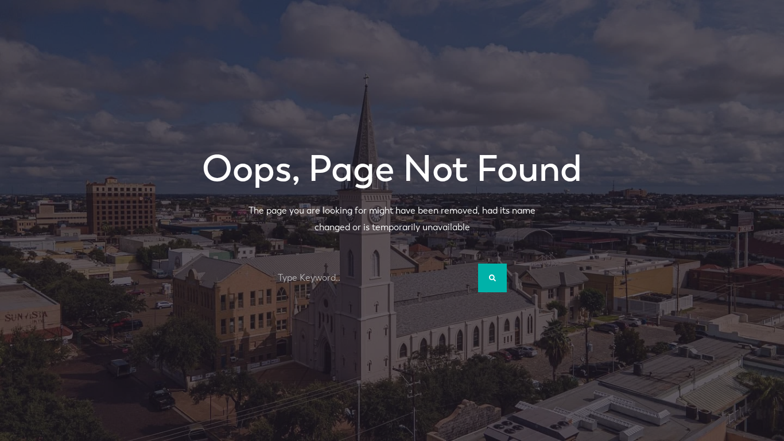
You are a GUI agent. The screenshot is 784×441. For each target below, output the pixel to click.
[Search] (492, 278)
